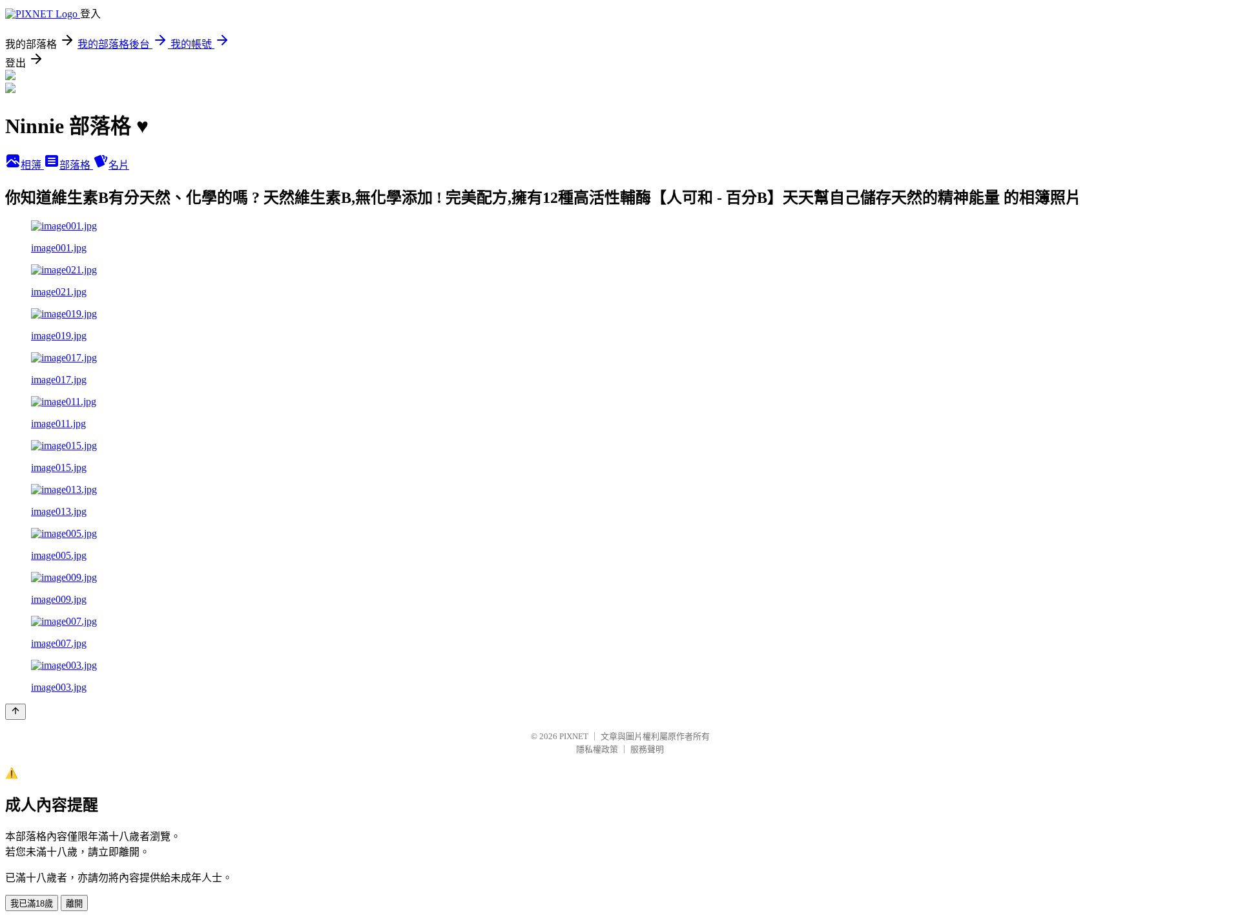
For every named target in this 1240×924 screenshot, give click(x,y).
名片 (118, 165)
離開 (74, 903)
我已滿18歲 (31, 903)
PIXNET (573, 736)
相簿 (32, 165)
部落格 (76, 165)
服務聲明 (647, 749)
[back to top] (15, 712)
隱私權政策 (597, 749)
